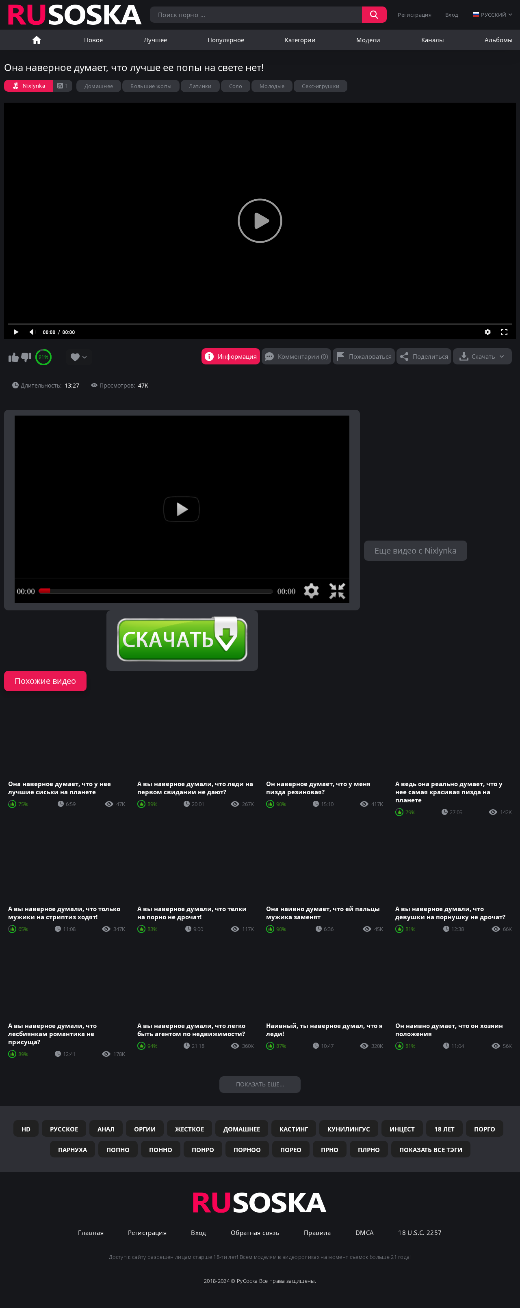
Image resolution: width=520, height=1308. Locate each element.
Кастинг (294, 1129)
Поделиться (430, 356)
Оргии (145, 1129)
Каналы (432, 40)
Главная (36, 40)
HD (26, 1129)
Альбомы (499, 40)
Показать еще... (260, 1084)
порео (290, 1150)
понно (160, 1150)
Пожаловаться (370, 356)
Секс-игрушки (320, 86)
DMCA (364, 1233)
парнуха (72, 1150)
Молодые (272, 86)
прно (329, 1150)
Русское (64, 1129)
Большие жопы (150, 86)
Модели (368, 40)
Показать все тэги (430, 1150)
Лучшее (155, 40)
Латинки (200, 86)
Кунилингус (348, 1129)
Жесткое (189, 1129)
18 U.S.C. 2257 (420, 1233)
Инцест (402, 1129)
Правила (317, 1233)
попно (118, 1150)
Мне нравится (13, 357)
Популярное (226, 40)
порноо (247, 1150)
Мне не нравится (26, 357)
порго (484, 1129)
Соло (235, 86)
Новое (93, 40)
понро (203, 1150)
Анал (106, 1129)
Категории (300, 40)
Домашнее (98, 86)
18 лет (444, 1129)
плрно (369, 1150)
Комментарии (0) (303, 356)
